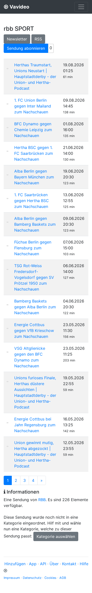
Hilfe (84, 563)
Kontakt (69, 563)
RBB (42, 499)
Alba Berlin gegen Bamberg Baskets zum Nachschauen (35, 224)
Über (54, 563)
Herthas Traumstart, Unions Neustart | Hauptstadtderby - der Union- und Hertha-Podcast (35, 76)
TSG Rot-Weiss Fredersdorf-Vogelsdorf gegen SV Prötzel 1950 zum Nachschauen (34, 277)
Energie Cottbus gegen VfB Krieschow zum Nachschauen (34, 330)
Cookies (50, 578)
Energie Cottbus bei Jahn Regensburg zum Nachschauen (34, 425)
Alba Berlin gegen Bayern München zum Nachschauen (34, 177)
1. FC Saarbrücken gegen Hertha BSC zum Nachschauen (31, 200)
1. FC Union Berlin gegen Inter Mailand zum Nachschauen (32, 106)
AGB (62, 578)
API (43, 563)
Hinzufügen (15, 563)
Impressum (12, 578)
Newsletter (17, 39)
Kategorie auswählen (56, 536)
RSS (38, 39)
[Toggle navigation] (81, 7)
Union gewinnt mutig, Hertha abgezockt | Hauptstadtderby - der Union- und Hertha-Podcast (35, 454)
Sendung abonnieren (26, 48)
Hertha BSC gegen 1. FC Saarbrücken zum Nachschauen (33, 153)
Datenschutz (32, 578)
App (33, 563)
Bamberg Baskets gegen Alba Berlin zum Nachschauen (35, 307)
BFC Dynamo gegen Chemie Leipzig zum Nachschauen (33, 129)
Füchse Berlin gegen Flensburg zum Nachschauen (32, 248)
